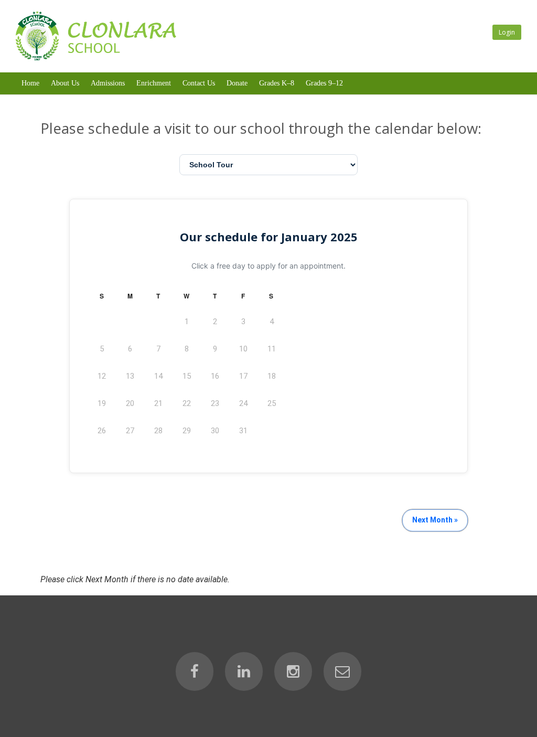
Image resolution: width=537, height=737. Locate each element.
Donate (237, 83)
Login (507, 32)
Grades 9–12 (324, 83)
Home (30, 83)
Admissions (108, 83)
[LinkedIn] (244, 671)
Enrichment (153, 83)
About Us (65, 83)
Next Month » (435, 520)
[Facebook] (194, 671)
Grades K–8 (276, 83)
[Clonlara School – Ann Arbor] (96, 58)
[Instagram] (293, 671)
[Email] (342, 671)
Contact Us (198, 83)
